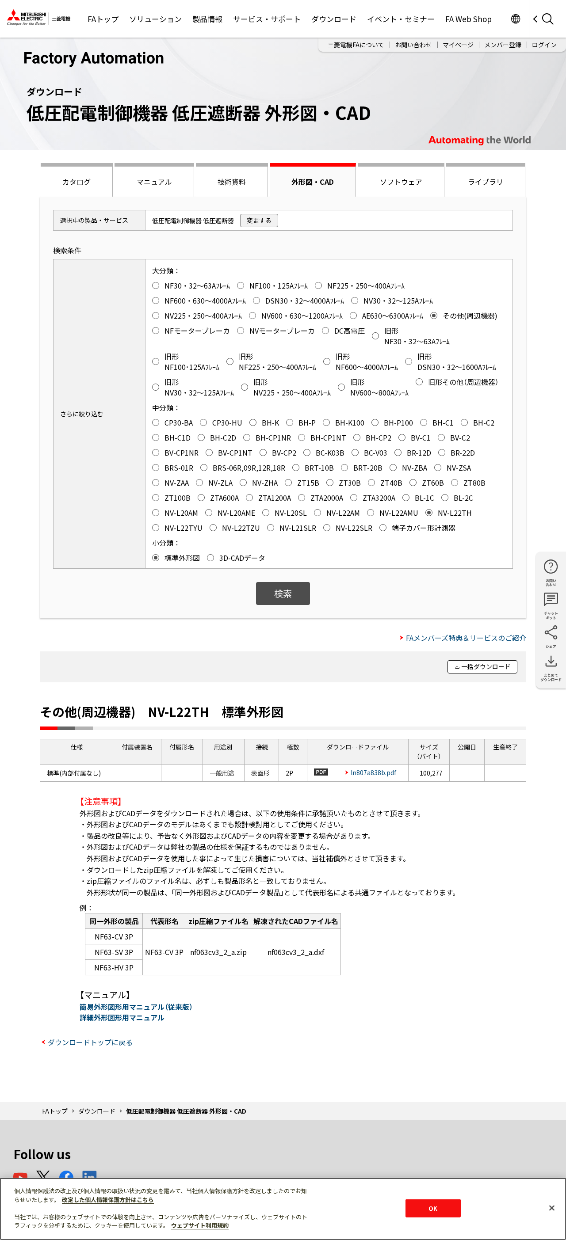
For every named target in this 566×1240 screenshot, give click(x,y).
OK (432, 1208)
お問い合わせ (413, 44)
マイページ (458, 44)
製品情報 (207, 18)
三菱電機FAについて (356, 44)
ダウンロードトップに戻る (90, 1042)
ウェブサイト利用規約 (200, 1225)
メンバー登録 (502, 44)
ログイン (544, 44)
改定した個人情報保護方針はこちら (108, 1199)
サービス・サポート (267, 18)
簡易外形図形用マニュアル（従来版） (136, 1006)
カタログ (76, 181)
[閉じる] (552, 1207)
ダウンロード (333, 18)
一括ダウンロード (486, 666)
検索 (283, 593)
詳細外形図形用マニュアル (122, 1017)
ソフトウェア (401, 181)
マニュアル (154, 181)
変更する (259, 220)
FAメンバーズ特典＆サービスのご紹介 (466, 637)
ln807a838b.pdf (373, 772)
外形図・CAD (312, 181)
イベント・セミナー (401, 18)
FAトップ (103, 18)
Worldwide (515, 19)
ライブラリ (485, 181)
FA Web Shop (468, 18)
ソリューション (155, 18)
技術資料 (232, 181)
